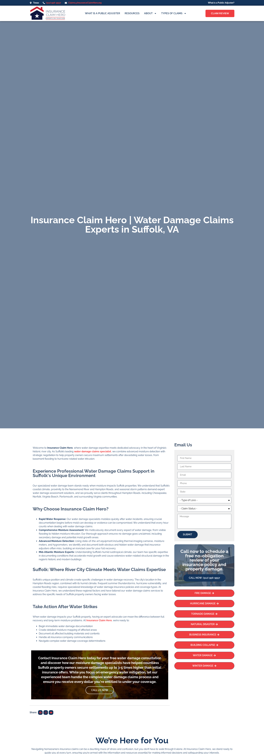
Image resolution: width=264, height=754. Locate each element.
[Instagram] (45, 712)
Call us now (99, 690)
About (148, 13)
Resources (132, 13)
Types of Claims (171, 13)
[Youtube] (51, 712)
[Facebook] (40, 712)
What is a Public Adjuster (102, 13)
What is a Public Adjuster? (221, 2)
